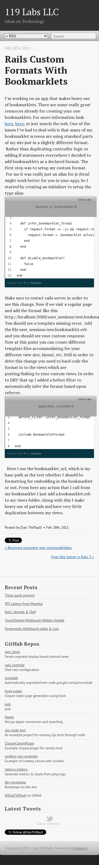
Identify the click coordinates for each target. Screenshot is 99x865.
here (9, 123)
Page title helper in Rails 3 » (72, 556)
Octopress (80, 848)
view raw (84, 200)
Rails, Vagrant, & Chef (20, 612)
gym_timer (12, 652)
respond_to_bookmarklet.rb (51, 210)
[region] (49, 241)
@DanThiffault (15, 795)
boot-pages (13, 691)
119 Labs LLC (32, 12)
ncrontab (11, 678)
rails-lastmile (15, 665)
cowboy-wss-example (21, 756)
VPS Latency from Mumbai (24, 604)
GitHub (36, 283)
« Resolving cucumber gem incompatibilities (38, 547)
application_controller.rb (50, 409)
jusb (8, 704)
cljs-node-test (15, 730)
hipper (9, 717)
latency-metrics (16, 769)
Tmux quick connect (20, 595)
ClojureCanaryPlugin (19, 743)
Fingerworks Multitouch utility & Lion (32, 629)
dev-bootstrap (15, 782)
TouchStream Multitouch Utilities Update (34, 620)
